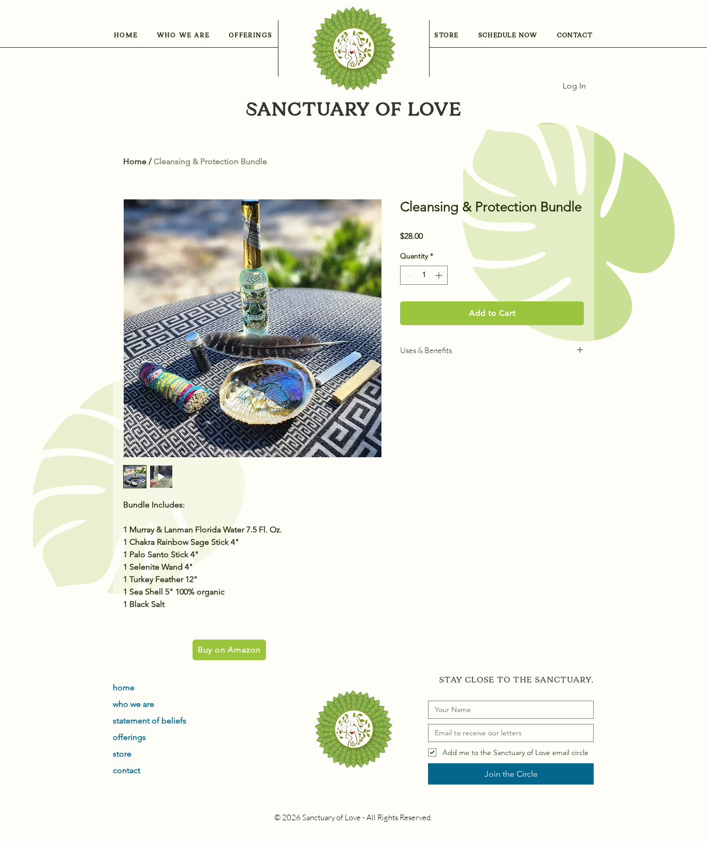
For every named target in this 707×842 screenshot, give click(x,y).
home (124, 687)
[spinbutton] (424, 275)
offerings (129, 737)
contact (126, 770)
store (122, 754)
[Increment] (439, 275)
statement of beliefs (149, 720)
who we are (133, 704)
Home (134, 161)
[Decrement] (408, 275)
